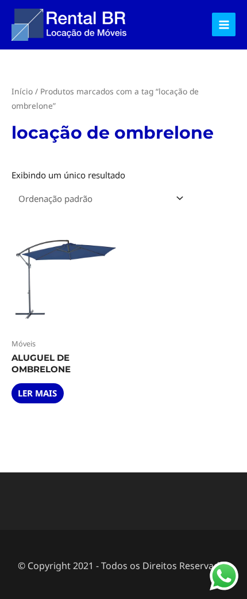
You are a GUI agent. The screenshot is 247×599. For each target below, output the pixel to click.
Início (22, 91)
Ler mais (37, 393)
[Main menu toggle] (224, 24)
